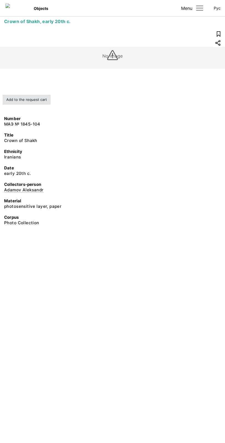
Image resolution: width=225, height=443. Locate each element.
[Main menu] (199, 8)
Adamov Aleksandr (24, 189)
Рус (217, 8)
